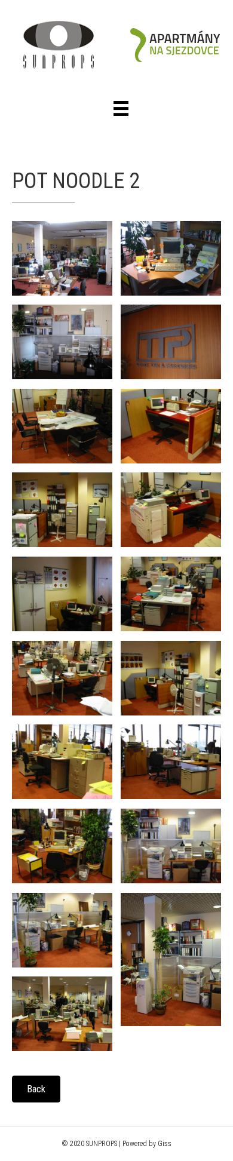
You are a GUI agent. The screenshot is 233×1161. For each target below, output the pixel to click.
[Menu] (121, 108)
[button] (36, 1089)
